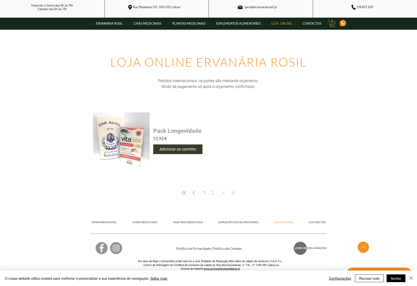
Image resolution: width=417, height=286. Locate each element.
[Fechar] (411, 278)
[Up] (363, 247)
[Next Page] (223, 193)
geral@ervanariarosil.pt (261, 7)
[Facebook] (102, 248)
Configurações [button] (340, 278)
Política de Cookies (227, 248)
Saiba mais (158, 278)
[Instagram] (116, 248)
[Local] (130, 7)
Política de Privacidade (193, 248)
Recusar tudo (369, 278)
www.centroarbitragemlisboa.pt (221, 268)
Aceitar (396, 278)
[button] (332, 23)
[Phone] (353, 7)
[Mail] (240, 7)
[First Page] (184, 193)
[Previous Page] (194, 193)
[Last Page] (233, 193)
